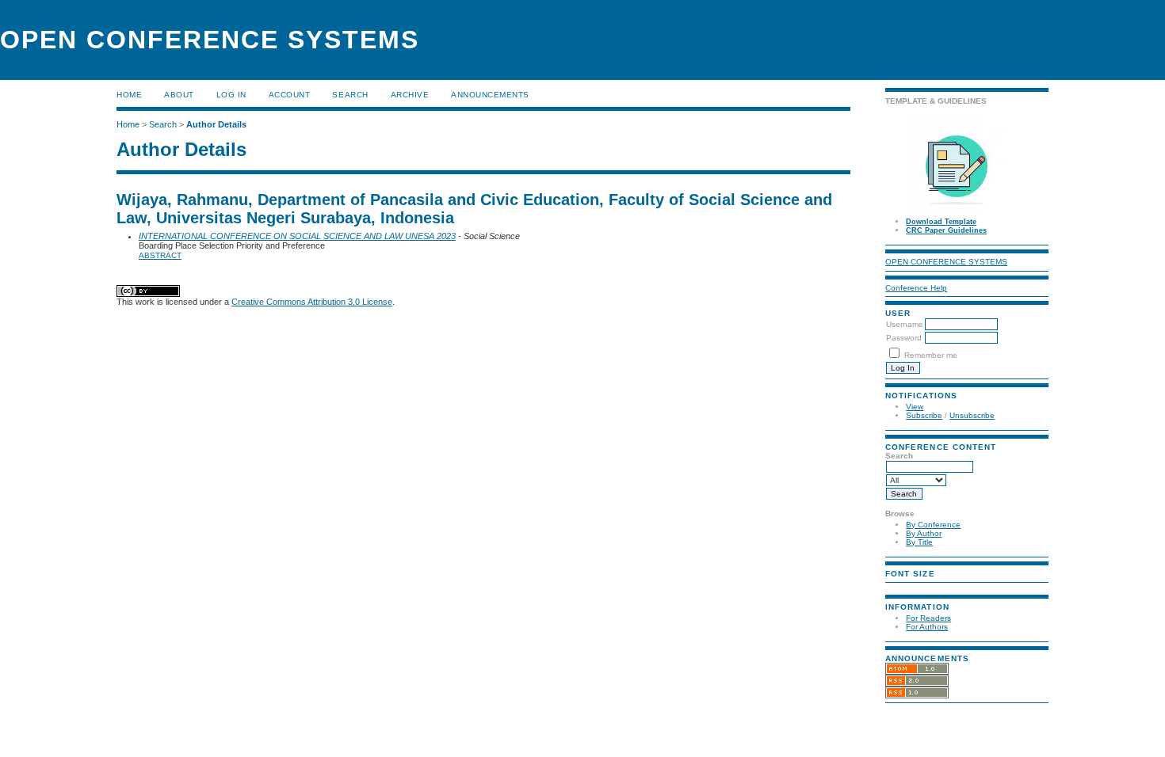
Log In (231, 94)
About (179, 94)
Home (129, 94)
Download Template (941, 222)
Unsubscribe (972, 415)
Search (350, 94)
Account (290, 94)
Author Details (216, 124)
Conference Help (916, 287)
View (914, 406)
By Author (924, 533)
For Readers (928, 618)
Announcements (490, 94)
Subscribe (924, 415)
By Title (919, 542)
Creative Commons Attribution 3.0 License (311, 301)
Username (904, 324)
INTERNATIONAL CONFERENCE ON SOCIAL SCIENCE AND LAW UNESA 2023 (297, 236)
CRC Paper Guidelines (946, 230)
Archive (410, 94)
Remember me (930, 355)
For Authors (927, 626)
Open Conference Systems (946, 261)
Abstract (160, 255)
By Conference (933, 524)
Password (904, 337)
